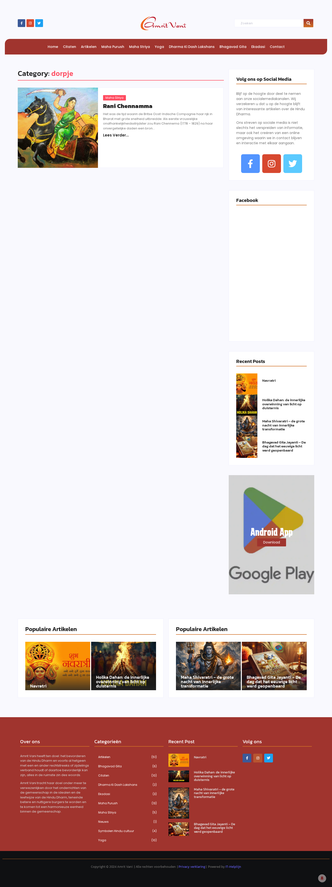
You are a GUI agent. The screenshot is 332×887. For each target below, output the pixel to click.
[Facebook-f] (21, 23)
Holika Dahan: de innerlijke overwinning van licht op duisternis (283, 404)
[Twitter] (39, 23)
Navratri (269, 381)
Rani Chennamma (127, 106)
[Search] (308, 23)
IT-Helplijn (233, 866)
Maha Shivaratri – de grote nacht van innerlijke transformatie (283, 425)
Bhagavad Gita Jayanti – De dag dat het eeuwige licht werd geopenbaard (284, 446)
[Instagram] (30, 23)
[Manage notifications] (322, 878)
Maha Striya (114, 98)
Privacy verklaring (192, 866)
